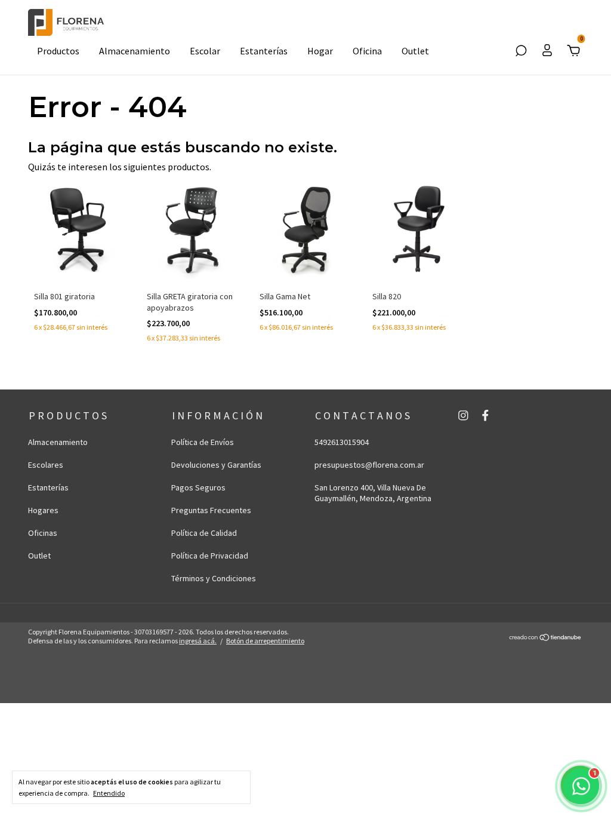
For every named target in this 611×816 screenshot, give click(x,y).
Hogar (320, 51)
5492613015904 (341, 442)
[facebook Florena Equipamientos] (485, 415)
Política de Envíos (202, 442)
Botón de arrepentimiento (265, 640)
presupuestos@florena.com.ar (369, 464)
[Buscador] (521, 51)
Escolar (205, 51)
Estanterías (264, 51)
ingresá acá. (198, 640)
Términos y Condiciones (213, 578)
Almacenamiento (134, 51)
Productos (58, 51)
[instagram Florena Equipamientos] (463, 415)
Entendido (109, 793)
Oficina (367, 51)
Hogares (43, 510)
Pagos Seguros (198, 487)
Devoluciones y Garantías (216, 464)
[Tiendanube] (545, 638)
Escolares (45, 464)
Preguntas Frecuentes (211, 510)
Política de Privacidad (209, 555)
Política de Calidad (204, 532)
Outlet (415, 51)
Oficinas (42, 532)
